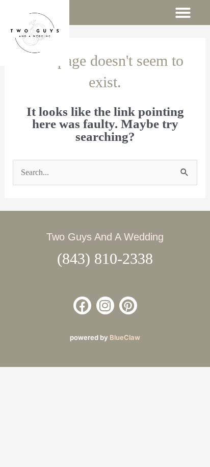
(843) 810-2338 (105, 258)
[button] (183, 13)
